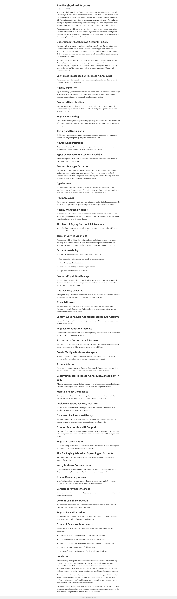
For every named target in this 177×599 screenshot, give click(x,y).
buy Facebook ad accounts (89, 25)
